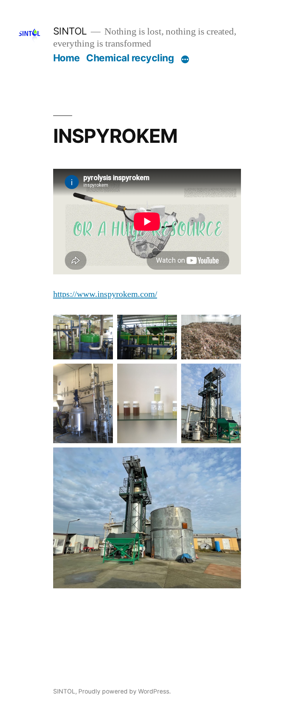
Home (66, 58)
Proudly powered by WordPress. (124, 691)
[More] (185, 59)
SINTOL (70, 31)
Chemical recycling (130, 58)
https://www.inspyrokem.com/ (105, 294)
